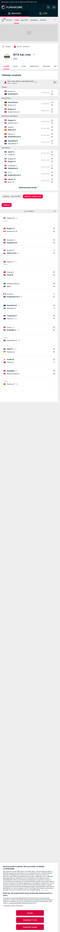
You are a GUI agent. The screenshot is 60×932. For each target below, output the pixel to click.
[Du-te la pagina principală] (14, 7)
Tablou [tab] (6, 205)
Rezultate (34, 66)
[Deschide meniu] (54, 7)
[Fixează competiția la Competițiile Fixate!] (34, 54)
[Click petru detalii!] (29, 92)
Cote (15, 66)
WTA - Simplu (24, 47)
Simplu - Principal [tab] (33, 196)
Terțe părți (44, 890)
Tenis (7, 47)
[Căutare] (48, 7)
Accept (30, 913)
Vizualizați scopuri (30, 927)
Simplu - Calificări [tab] (11, 196)
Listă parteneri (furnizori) (13, 906)
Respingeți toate (30, 920)
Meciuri (46, 66)
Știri (23, 66)
